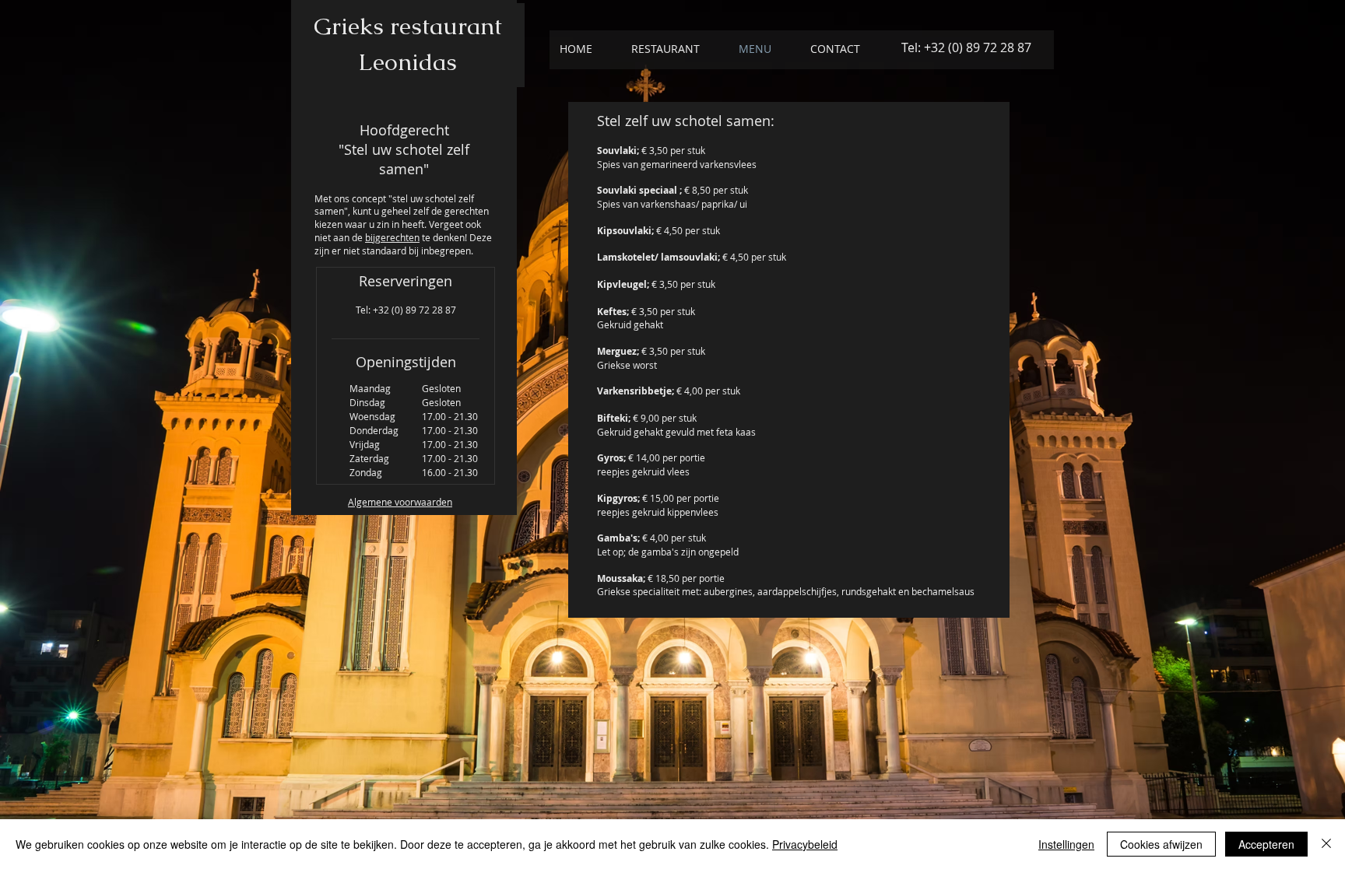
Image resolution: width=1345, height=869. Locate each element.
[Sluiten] (1326, 844)
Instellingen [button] (1066, 844)
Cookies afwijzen (1161, 844)
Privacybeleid (805, 844)
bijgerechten (392, 237)
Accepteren (1266, 844)
